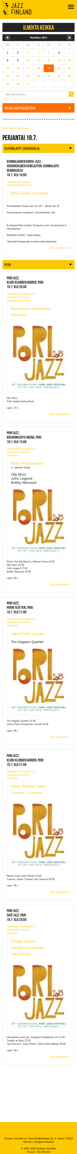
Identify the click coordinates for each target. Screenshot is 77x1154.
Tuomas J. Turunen (26, 793)
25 (38, 76)
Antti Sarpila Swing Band (31, 309)
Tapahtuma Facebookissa (21, 293)
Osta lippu (12, 455)
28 (69, 76)
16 (18, 68)
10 (28, 60)
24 (28, 76)
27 (59, 76)
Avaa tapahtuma (58, 247)
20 (59, 68)
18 (38, 68)
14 (69, 60)
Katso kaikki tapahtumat (15, 128)
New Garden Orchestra (29, 193)
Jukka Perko (21, 954)
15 (7, 68)
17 (28, 68)
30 (18, 84)
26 (48, 76)
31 (28, 84)
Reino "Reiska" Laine (28, 786)
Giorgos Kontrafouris (27, 948)
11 (38, 60)
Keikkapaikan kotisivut (19, 185)
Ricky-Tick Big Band (27, 463)
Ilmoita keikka (38, 27)
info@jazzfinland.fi (44, 1141)
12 (48, 60)
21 (69, 68)
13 (59, 60)
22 (7, 76)
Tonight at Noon (23, 941)
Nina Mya (18, 315)
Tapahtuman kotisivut (18, 181)
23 (18, 76)
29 (7, 84)
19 (48, 68)
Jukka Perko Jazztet (27, 634)
